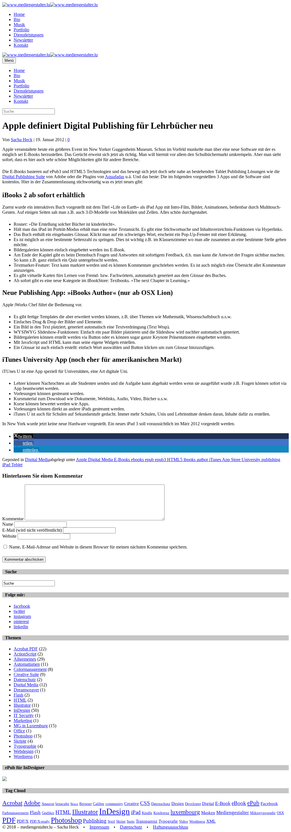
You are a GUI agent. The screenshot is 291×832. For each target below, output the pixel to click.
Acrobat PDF (26, 648)
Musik (19, 24)
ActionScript (25, 654)
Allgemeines (25, 659)
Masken (208, 812)
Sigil (111, 821)
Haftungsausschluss (170, 827)
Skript (121, 821)
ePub (253, 803)
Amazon (47, 804)
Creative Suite (26, 674)
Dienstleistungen (28, 34)
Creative (131, 803)
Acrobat (12, 802)
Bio (17, 19)
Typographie (25, 746)
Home (19, 14)
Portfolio (21, 29)
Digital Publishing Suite (23, 176)
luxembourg (185, 812)
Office (19, 730)
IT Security (24, 715)
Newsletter (23, 40)
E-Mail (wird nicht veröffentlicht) (32, 530)
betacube (62, 804)
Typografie (168, 821)
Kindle (147, 813)
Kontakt (21, 45)
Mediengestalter (232, 812)
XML (211, 821)
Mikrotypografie (263, 813)
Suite (131, 821)
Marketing (23, 720)
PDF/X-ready (40, 821)
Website (9, 536)
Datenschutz (25, 679)
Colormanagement (30, 669)
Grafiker (48, 813)
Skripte (20, 741)
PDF (9, 820)
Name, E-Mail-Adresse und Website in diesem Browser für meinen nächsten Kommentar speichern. (98, 547)
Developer (193, 804)
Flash (18, 695)
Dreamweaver (26, 689)
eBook (239, 803)
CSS (145, 803)
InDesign (22, 710)
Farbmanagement (15, 813)
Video (183, 821)
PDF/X (23, 821)
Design (177, 803)
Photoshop (23, 736)
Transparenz (146, 821)
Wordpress (23, 756)
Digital (208, 803)
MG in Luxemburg (31, 725)
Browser (85, 804)
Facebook (269, 803)
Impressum (99, 827)
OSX (280, 813)
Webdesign (24, 751)
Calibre (98, 804)
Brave (74, 804)
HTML (20, 700)
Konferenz (161, 813)
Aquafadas (114, 176)
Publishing (95, 821)
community (114, 804)
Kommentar (13, 518)
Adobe (32, 802)
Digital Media (37, 459)
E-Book (222, 803)
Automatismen (27, 664)
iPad (136, 812)
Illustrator (22, 705)
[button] (23, 436)
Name (7, 524)
